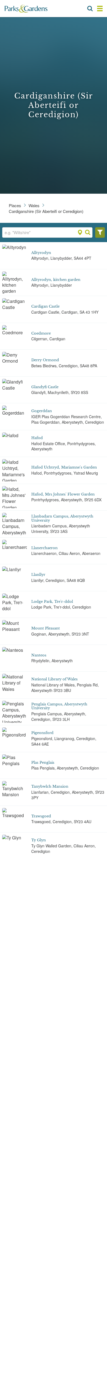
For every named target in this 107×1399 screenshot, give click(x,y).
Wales (34, 205)
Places (15, 205)
